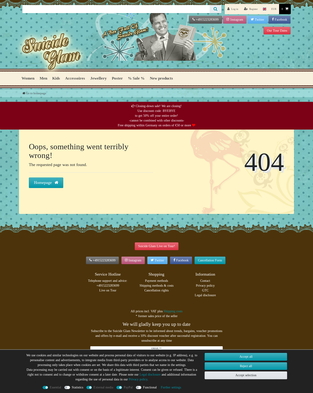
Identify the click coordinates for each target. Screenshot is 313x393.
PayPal (128, 387)
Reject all (246, 366)
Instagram (236, 19)
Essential (55, 387)
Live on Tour (107, 290)
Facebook (281, 19)
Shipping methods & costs (156, 285)
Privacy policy (205, 285)
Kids (56, 78)
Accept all (246, 356)
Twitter (259, 19)
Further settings (171, 387)
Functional (150, 387)
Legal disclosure (205, 295)
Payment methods (156, 280)
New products (161, 78)
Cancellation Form (210, 260)
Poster (117, 78)
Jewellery (98, 78)
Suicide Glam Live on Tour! (156, 246)
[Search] (215, 9)
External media (103, 387)
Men (43, 78)
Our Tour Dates (277, 30)
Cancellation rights (156, 290)
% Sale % (136, 78)
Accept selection (245, 375)
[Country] (264, 9)
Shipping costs (173, 311)
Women (28, 78)
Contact (205, 280)
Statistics (77, 387)
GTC (205, 290)
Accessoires (75, 78)
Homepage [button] (43, 182)
